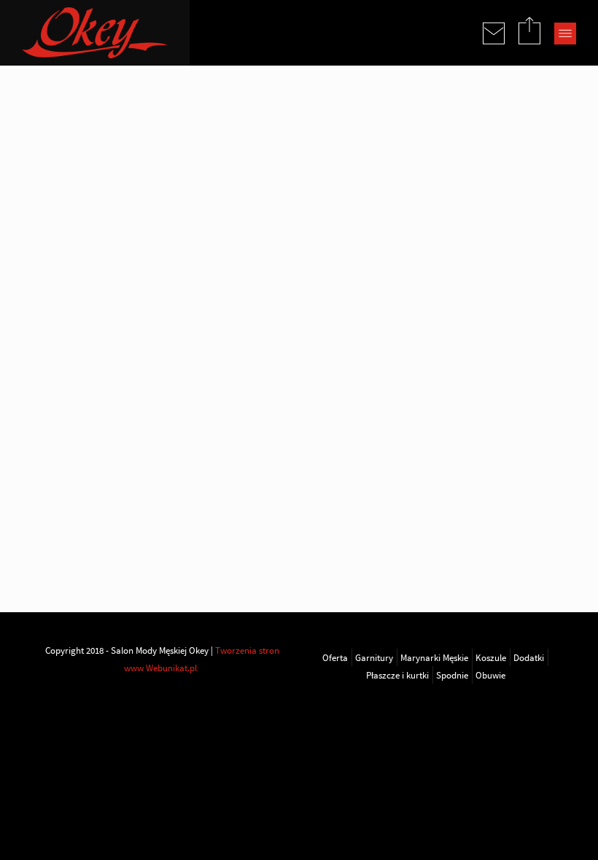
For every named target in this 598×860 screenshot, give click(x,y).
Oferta (335, 657)
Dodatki (528, 657)
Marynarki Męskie (434, 657)
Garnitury (374, 657)
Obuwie (490, 675)
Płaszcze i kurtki (397, 675)
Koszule (490, 657)
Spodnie (452, 675)
